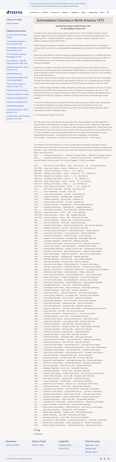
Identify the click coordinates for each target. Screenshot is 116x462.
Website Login (90, 448)
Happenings (93, 12)
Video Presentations (50, 6)
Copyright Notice (65, 445)
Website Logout (91, 452)
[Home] (14, 12)
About (102, 12)
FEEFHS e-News (12, 23)
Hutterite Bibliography (15, 106)
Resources (55, 12)
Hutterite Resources (14, 73)
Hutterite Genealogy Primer (17, 98)
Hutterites (39, 434)
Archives (45, 12)
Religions (74, 12)
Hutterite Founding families (17, 102)
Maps (83, 12)
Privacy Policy (64, 448)
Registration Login (92, 445)
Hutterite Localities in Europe (18, 94)
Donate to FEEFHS (12, 445)
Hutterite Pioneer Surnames (17, 90)
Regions (65, 12)
